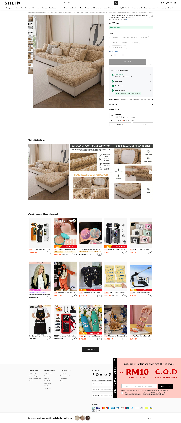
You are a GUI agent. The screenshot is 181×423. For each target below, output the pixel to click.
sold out (128, 62)
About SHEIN (32, 373)
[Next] (150, 172)
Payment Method (65, 376)
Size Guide (47, 386)
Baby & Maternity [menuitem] (124, 8)
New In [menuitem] (27, 8)
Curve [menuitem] (60, 8)
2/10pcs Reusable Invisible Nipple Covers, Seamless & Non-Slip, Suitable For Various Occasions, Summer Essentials (66, 249)
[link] (162, 3)
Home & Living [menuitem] (161, 8)
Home (29, 12)
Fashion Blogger (33, 376)
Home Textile (36, 12)
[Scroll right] (175, 8)
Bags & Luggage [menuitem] (149, 8)
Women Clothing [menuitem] (42, 8)
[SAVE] (150, 62)
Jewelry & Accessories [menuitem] (109, 8)
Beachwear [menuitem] (52, 8)
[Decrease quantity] (115, 55)
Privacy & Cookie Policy (147, 390)
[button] (171, 3)
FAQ (61, 381)
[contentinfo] (123, 409)
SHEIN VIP (47, 388)
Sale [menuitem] (33, 8)
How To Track (48, 383)
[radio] (114, 37)
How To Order (48, 381)
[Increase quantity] (123, 55)
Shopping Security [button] (120, 90)
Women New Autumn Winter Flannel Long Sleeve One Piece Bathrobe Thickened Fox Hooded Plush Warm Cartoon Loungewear (66, 293)
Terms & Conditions (162, 390)
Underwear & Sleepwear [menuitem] (93, 8)
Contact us (63, 373)
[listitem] (40, 238)
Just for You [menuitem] (19, 8)
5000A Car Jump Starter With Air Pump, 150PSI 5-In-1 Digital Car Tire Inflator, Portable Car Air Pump (65, 336)
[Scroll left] (172, 8)
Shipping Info (48, 373)
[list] (108, 374)
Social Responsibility (35, 378)
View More (90, 349)
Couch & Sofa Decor (47, 12)
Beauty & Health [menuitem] (137, 8)
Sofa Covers (58, 12)
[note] (65, 246)
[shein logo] (12, 3)
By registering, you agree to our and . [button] (145, 390)
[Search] (116, 3)
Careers (31, 381)
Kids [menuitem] (65, 8)
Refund (46, 378)
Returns (46, 376)
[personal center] (158, 3)
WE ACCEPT (95, 404)
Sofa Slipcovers (67, 12)
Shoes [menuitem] (81, 8)
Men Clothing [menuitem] (73, 8)
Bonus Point (63, 378)
